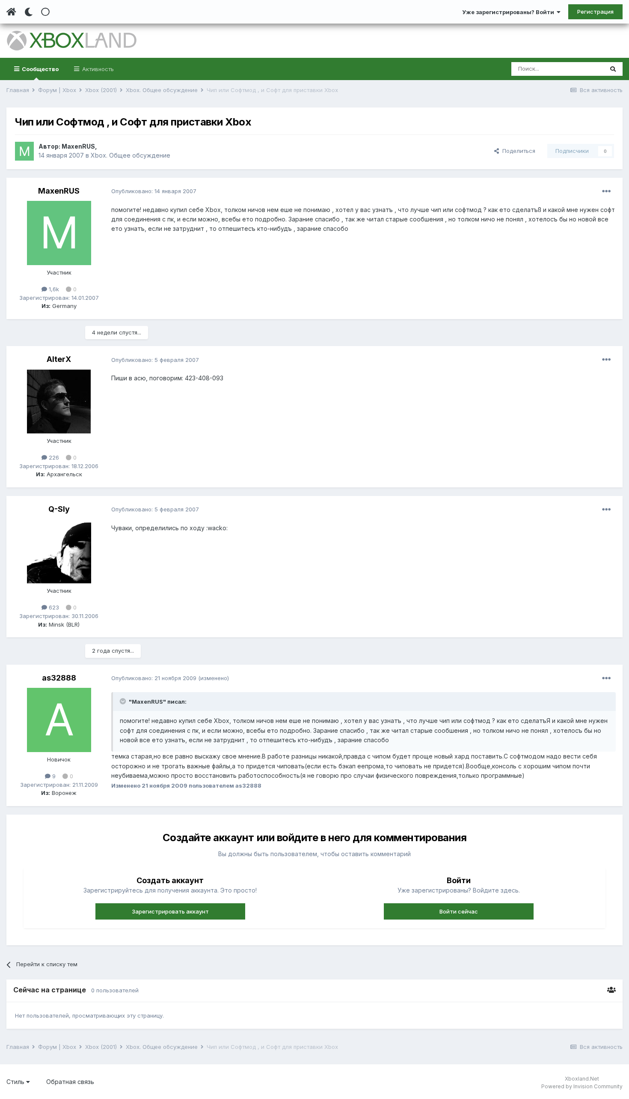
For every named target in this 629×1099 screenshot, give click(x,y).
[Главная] (11, 12)
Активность (97, 69)
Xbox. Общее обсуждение (130, 155)
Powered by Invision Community (582, 1086)
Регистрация (595, 11)
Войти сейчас (458, 911)
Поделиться (517, 150)
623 (53, 607)
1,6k (53, 289)
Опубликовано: (153, 191)
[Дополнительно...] (606, 191)
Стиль (16, 1081)
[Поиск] (613, 69)
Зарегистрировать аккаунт (170, 911)
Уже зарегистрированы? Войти (509, 12)
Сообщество (40, 69)
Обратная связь (70, 1081)
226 (53, 457)
